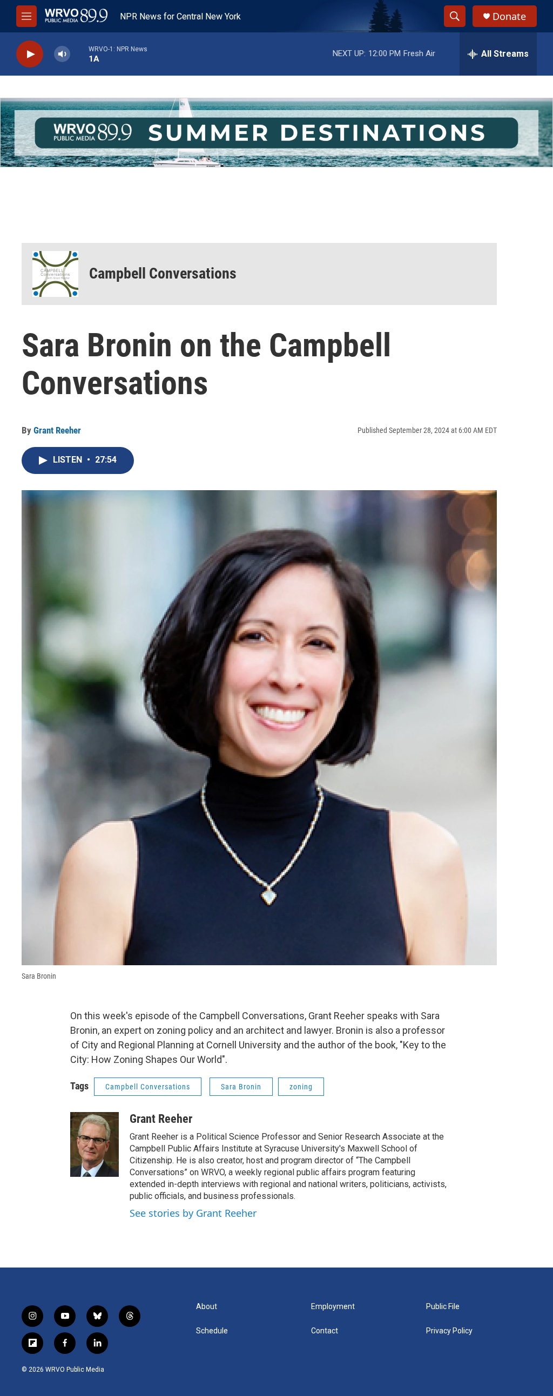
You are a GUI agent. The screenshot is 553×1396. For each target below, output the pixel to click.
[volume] (62, 54)
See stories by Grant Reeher (193, 1213)
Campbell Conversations (163, 273)
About (206, 1307)
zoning (301, 1086)
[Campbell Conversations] (55, 274)
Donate (509, 16)
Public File (443, 1307)
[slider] (79, 53)
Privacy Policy (449, 1331)
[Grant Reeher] (94, 1144)
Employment (333, 1307)
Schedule (212, 1331)
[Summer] (276, 132)
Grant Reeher (57, 430)
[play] (29, 54)
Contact (324, 1331)
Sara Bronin (241, 1086)
